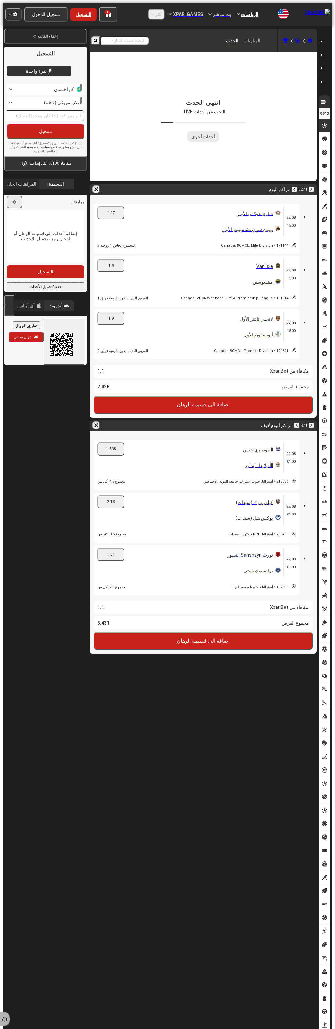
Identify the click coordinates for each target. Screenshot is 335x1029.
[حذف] (96, 189)
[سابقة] (311, 189)
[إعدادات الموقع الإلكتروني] (13, 14)
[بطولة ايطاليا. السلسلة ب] (286, 40)
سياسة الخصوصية (38, 147)
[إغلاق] (9, 305)
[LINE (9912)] (310, 40)
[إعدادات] (14, 202)
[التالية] (294, 189)
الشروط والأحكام (64, 147)
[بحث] (95, 40)
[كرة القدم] (298, 40)
